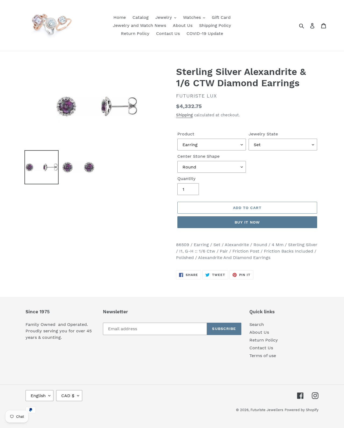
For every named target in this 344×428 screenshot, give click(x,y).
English (38, 395)
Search (256, 324)
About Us (259, 332)
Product (185, 133)
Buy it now (247, 222)
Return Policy (263, 340)
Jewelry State (263, 133)
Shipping (184, 115)
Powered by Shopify (301, 410)
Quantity (186, 178)
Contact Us (261, 347)
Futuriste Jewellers (266, 410)
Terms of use (262, 355)
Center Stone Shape (198, 156)
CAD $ (67, 395)
